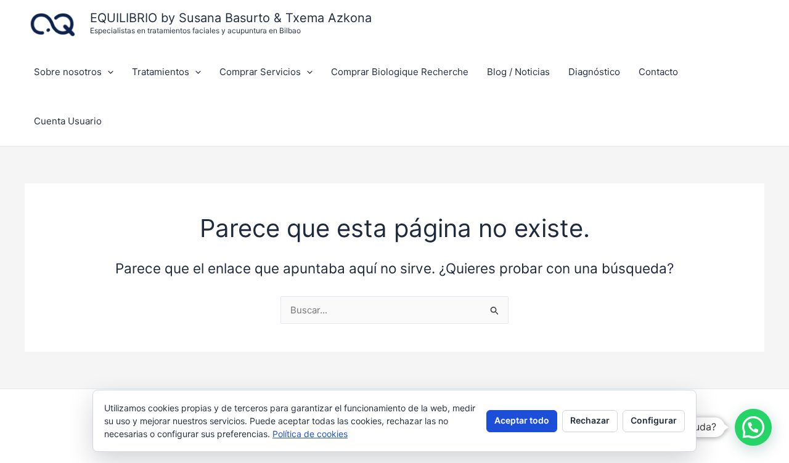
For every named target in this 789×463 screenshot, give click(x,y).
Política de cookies (310, 434)
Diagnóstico (594, 72)
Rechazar (590, 420)
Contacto (658, 72)
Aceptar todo (521, 420)
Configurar (654, 420)
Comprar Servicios (260, 72)
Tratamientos (160, 72)
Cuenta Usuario (68, 121)
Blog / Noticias (518, 72)
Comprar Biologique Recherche (399, 72)
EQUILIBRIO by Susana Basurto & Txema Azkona (231, 17)
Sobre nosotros (68, 72)
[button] (107, 72)
